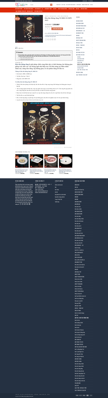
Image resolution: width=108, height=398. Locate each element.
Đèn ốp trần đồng (78, 286)
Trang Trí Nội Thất (85, 4)
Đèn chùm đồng (78, 216)
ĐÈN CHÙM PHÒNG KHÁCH (70, 4)
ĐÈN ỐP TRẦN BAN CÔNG (62, 8)
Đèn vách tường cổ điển (79, 363)
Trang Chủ (58, 4)
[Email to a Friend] (50, 39)
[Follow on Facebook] (20, 204)
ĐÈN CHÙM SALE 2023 (80, 28)
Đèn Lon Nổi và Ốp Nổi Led (80, 260)
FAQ (55, 187)
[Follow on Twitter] (25, 204)
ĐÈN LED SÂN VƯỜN (78, 257)
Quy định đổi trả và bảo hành (60, 194)
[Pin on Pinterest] (53, 39)
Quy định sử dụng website (60, 197)
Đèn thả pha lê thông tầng (80, 332)
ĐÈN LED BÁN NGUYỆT (79, 252)
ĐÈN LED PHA (77, 255)
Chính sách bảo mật (59, 185)
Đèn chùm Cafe (78, 206)
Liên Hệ (91, 4)
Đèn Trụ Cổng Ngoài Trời (79, 349)
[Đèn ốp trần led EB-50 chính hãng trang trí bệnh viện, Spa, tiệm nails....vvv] (51, 161)
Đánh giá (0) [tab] (20, 48)
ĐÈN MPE (54, 8)
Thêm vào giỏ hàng (57, 29)
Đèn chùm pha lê (78, 226)
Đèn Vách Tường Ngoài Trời (80, 373)
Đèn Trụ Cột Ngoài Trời (79, 351)
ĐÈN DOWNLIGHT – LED (39, 8)
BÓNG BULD (77, 185)
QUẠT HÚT (77, 385)
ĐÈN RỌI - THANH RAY (80, 45)
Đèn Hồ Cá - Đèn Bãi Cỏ (79, 250)
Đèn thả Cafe (77, 320)
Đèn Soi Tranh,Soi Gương (79, 313)
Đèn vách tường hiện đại (79, 371)
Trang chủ (46, 16)
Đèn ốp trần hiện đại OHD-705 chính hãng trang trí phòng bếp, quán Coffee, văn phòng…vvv (21, 171)
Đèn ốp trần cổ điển (78, 279)
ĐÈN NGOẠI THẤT (30, 11)
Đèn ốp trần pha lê (78, 293)
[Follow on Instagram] (23, 204)
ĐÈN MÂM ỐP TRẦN (48, 8)
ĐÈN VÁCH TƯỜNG (84, 8)
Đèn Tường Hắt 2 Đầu (79, 354)
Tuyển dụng (78, 4)
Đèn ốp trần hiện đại (78, 289)
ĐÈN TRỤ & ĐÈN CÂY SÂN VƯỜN (82, 66)
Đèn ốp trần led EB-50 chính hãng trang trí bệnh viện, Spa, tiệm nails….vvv (50, 171)
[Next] (72, 165)
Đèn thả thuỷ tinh (78, 337)
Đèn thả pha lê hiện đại (79, 330)
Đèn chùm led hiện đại (79, 221)
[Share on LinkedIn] (55, 39)
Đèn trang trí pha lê (53, 36)
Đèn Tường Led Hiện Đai (79, 356)
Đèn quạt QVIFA (78, 303)
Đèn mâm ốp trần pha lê (79, 267)
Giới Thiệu (63, 4)
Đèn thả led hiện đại (52, 35)
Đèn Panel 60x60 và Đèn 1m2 (80, 296)
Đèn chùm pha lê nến (79, 233)
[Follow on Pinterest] (29, 204)
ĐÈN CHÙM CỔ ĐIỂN (18, 8)
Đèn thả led (77, 327)
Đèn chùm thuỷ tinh (78, 243)
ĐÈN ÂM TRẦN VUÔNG (79, 194)
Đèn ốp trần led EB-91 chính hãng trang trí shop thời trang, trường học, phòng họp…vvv (36, 171)
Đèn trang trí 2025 (58, 35)
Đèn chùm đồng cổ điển (79, 218)
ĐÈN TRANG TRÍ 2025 (80, 55)
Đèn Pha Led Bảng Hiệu (79, 298)
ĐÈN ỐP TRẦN (79, 62)
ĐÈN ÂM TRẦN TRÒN (78, 192)
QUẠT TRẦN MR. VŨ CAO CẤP (21, 11)
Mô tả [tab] (16, 48)
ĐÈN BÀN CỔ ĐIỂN (79, 21)
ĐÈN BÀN (78, 57)
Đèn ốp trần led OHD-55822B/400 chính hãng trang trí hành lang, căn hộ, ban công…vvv (65, 171)
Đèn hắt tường (77, 247)
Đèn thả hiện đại (78, 325)
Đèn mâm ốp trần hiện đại (80, 264)
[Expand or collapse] (71, 52)
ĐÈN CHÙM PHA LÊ (80, 60)
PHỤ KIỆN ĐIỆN (77, 383)
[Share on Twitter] (48, 39)
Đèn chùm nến (77, 223)
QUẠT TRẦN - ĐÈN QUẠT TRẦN (82, 69)
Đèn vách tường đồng (79, 368)
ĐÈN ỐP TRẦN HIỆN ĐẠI (79, 291)
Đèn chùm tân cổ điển (79, 240)
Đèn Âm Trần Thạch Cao (79, 189)
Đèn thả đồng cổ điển (79, 322)
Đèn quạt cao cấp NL (78, 301)
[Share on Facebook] (46, 39)
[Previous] (15, 165)
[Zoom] (17, 41)
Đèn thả (47, 35)
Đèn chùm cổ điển (78, 209)
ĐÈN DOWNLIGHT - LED (80, 30)
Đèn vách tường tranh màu (80, 380)
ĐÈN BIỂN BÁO (77, 204)
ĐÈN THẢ (77, 8)
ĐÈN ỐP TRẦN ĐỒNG (78, 284)
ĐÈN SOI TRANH (79, 47)
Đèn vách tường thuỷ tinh (79, 376)
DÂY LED (76, 187)
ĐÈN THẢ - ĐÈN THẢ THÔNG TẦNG (83, 64)
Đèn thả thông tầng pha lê (80, 334)
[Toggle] (92, 23)
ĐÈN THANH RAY (78, 339)
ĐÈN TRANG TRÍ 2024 (38, 11)
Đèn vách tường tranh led (79, 378)
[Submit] (51, 5)
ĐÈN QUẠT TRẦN (71, 8)
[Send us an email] (27, 204)
